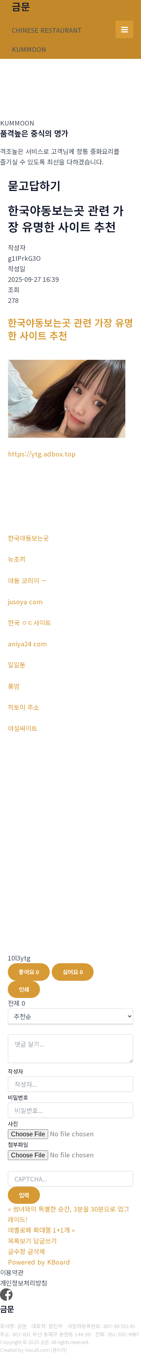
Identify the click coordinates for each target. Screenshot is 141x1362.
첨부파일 (18, 1144)
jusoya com (25, 601)
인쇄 (24, 989)
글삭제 (36, 1251)
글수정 (16, 1251)
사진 (13, 1123)
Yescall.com (37, 1349)
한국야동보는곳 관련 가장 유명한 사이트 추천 (70, 328)
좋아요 (29, 972)
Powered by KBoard (39, 1261)
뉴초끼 (16, 559)
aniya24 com (27, 643)
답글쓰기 (45, 1240)
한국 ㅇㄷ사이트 (29, 622)
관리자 (58, 1349)
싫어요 (73, 972)
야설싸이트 (22, 728)
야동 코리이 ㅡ (27, 580)
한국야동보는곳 (28, 538)
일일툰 (16, 664)
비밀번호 (18, 1097)
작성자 (15, 1071)
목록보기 (19, 1240)
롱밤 (14, 686)
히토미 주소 (23, 707)
